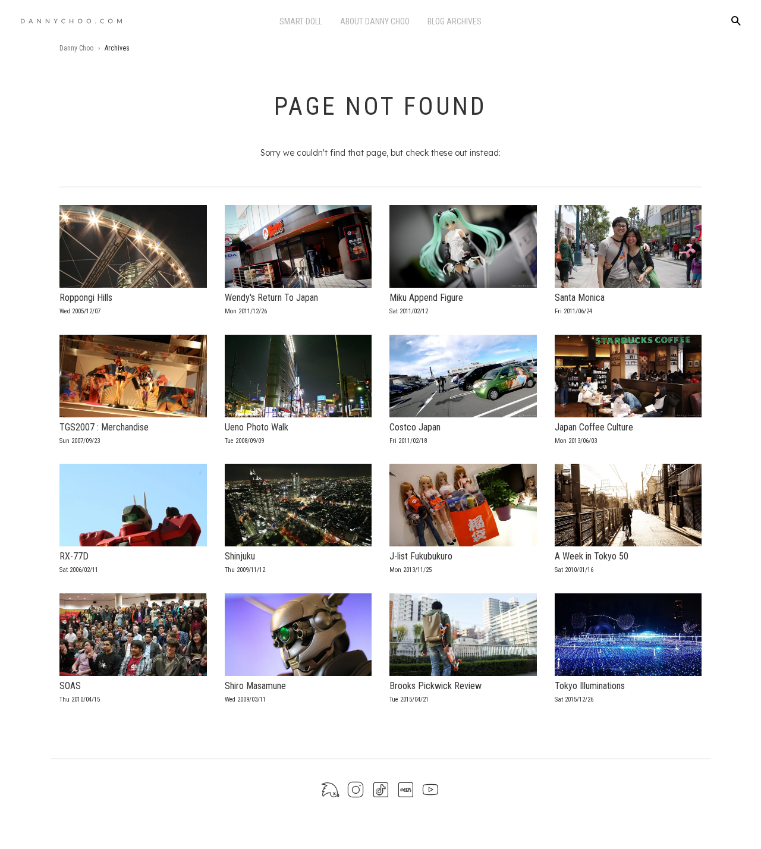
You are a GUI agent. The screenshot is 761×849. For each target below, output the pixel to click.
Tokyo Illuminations (590, 685)
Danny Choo (76, 48)
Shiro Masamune (255, 685)
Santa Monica (580, 297)
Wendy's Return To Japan (271, 297)
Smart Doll (300, 21)
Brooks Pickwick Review (435, 685)
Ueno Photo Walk (256, 427)
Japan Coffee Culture (594, 427)
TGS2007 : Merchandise (104, 427)
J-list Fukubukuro (420, 556)
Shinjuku (240, 556)
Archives (117, 48)
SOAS (70, 685)
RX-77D (74, 556)
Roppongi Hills (85, 297)
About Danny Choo (375, 21)
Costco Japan (415, 427)
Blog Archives (454, 21)
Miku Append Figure (426, 297)
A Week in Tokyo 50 (591, 556)
